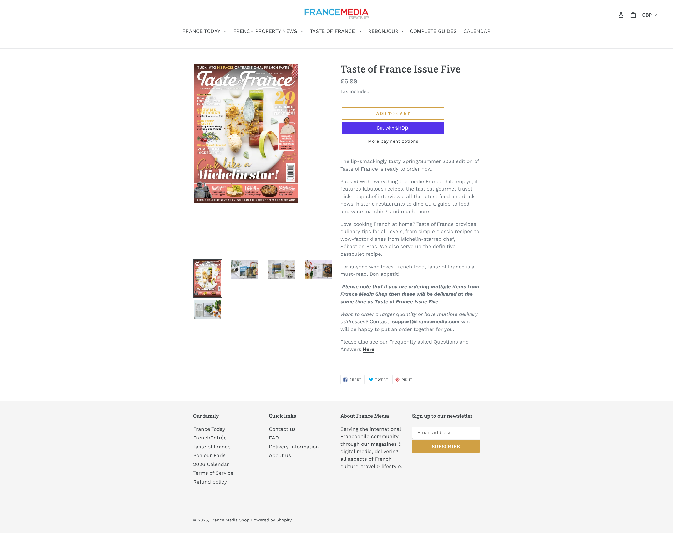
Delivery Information (294, 447)
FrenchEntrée (210, 438)
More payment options (393, 141)
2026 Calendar (211, 464)
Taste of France (212, 447)
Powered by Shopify (271, 519)
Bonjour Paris (209, 455)
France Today (209, 429)
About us (280, 455)
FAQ (274, 438)
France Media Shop (229, 519)
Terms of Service (213, 473)
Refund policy (210, 482)
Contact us (282, 429)
